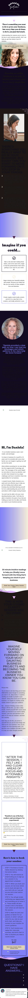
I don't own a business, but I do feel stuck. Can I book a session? (12, 981)
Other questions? (8, 985)
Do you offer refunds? (9, 978)
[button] (14, 12)
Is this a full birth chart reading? (12, 975)
